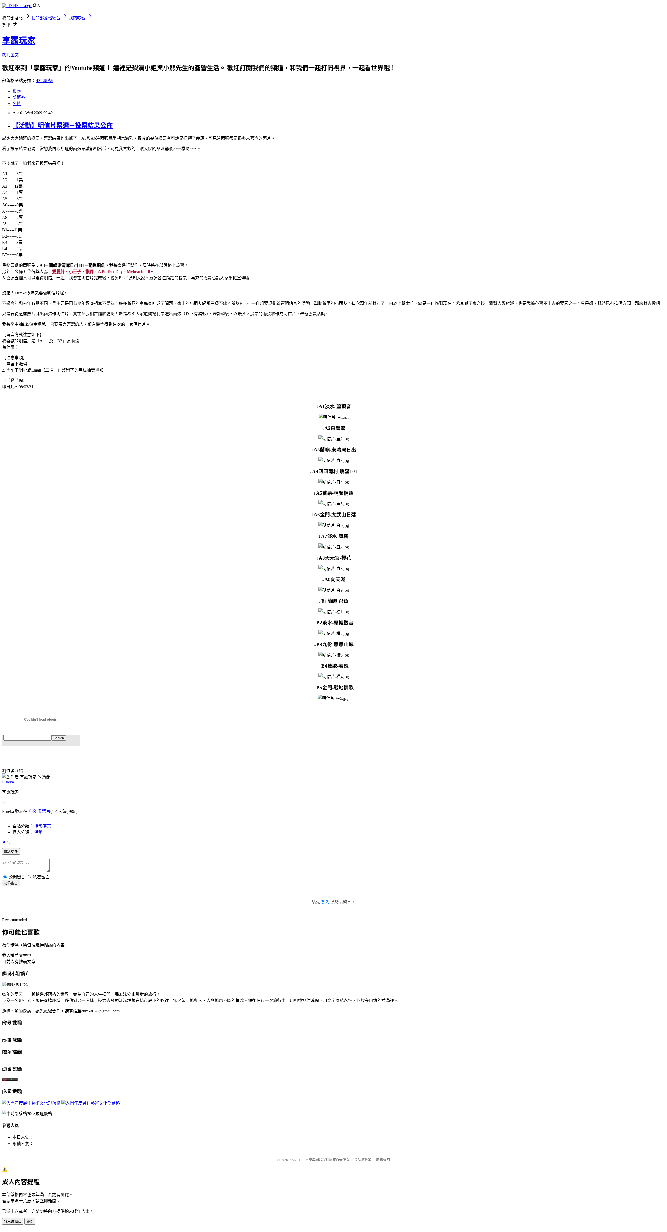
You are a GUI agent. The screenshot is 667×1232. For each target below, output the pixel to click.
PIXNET (294, 1160)
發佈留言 (11, 883)
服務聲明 (383, 1160)
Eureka (8, 782)
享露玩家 (18, 40)
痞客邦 (34, 811)
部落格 (19, 97)
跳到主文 (10, 55)
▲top (6, 841)
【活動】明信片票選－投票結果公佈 (63, 125)
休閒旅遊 (44, 80)
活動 (38, 832)
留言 (46, 811)
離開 (30, 1222)
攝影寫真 (42, 826)
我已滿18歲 (12, 1222)
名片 (17, 103)
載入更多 (11, 851)
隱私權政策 (362, 1160)
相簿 (17, 91)
